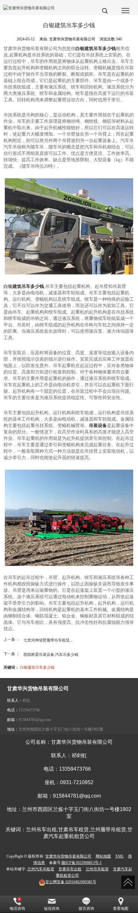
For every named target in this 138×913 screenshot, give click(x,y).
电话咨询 (17, 908)
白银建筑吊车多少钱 (37, 667)
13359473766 (29, 710)
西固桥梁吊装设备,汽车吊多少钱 (50, 654)
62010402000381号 (70, 882)
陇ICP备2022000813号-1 (82, 862)
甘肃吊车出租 (70, 869)
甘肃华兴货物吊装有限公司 (68, 856)
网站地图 (103, 856)
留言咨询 (86, 908)
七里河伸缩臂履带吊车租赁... (48, 639)
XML (119, 856)
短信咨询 (51, 908)
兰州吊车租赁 (97, 869)
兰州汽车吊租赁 (40, 869)
